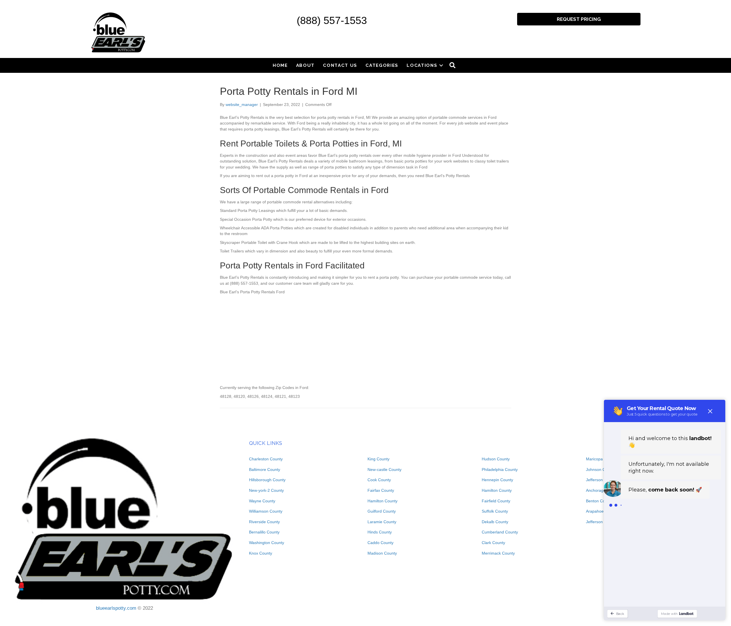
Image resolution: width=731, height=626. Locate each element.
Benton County (599, 501)
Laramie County (381, 521)
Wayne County (262, 501)
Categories (382, 65)
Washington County (266, 542)
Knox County (260, 553)
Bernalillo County (264, 532)
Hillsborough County (267, 479)
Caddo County (380, 542)
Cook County (379, 479)
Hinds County (379, 532)
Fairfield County (496, 501)
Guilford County (381, 511)
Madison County (382, 553)
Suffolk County (495, 511)
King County (378, 459)
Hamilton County (382, 501)
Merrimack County (498, 553)
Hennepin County (497, 479)
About (305, 65)
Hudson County (496, 459)
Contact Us (340, 65)
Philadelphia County (500, 469)
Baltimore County (264, 469)
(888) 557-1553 (332, 20)
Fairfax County (380, 490)
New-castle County (384, 469)
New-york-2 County (266, 490)
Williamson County (265, 511)
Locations (422, 65)
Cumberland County (500, 532)
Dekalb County (495, 521)
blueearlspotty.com (116, 608)
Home (280, 65)
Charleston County (266, 459)
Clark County (493, 542)
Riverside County (264, 521)
